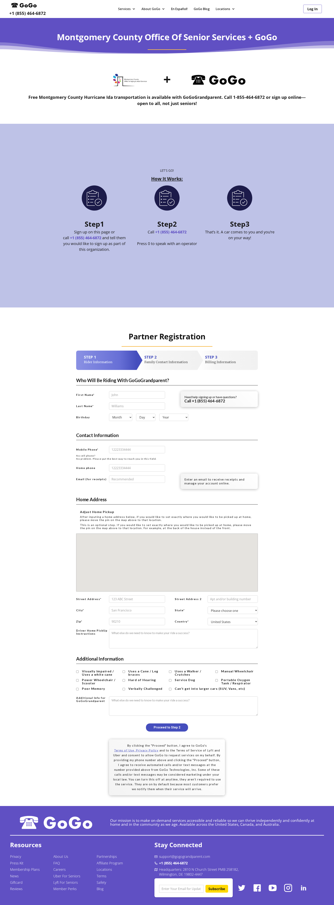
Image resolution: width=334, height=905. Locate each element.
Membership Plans (25, 869)
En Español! (179, 9)
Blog (100, 888)
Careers (59, 869)
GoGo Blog (202, 9)
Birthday (83, 417)
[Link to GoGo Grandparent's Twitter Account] (241, 888)
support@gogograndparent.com (184, 856)
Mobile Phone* (87, 449)
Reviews (16, 888)
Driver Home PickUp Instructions (91, 632)
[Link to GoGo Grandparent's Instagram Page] (288, 888)
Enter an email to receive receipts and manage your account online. (214, 481)
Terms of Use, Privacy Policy (136, 750)
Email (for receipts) (91, 479)
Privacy (15, 856)
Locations (104, 869)
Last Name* (85, 406)
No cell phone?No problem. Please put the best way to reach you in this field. (116, 457)
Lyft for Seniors (65, 882)
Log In (312, 9)
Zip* (79, 621)
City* (80, 610)
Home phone (85, 468)
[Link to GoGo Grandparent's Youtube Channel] (272, 888)
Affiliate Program (110, 863)
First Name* (85, 394)
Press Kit (16, 863)
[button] (126, 9)
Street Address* (88, 599)
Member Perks (65, 888)
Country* (182, 621)
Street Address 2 (188, 599)
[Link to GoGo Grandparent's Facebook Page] (257, 888)
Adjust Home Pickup (97, 511)
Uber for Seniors (66, 876)
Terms (101, 876)
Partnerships (107, 856)
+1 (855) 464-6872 (27, 13)
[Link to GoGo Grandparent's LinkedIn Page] (303, 888)
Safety (101, 882)
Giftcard (16, 882)
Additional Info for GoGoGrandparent (91, 699)
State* (180, 610)
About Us (60, 856)
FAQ (56, 863)
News (14, 876)
